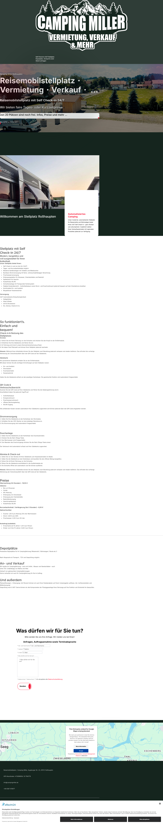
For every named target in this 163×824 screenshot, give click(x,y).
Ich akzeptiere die (49, 679)
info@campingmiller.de (11, 782)
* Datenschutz (21, 679)
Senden (23, 686)
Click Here (98, 118)
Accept (81, 750)
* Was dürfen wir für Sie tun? (25, 656)
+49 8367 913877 (9, 789)
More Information (81, 746)
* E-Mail (19, 652)
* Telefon (20, 649)
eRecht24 (84, 755)
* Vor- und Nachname (23, 646)
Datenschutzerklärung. (55, 679)
